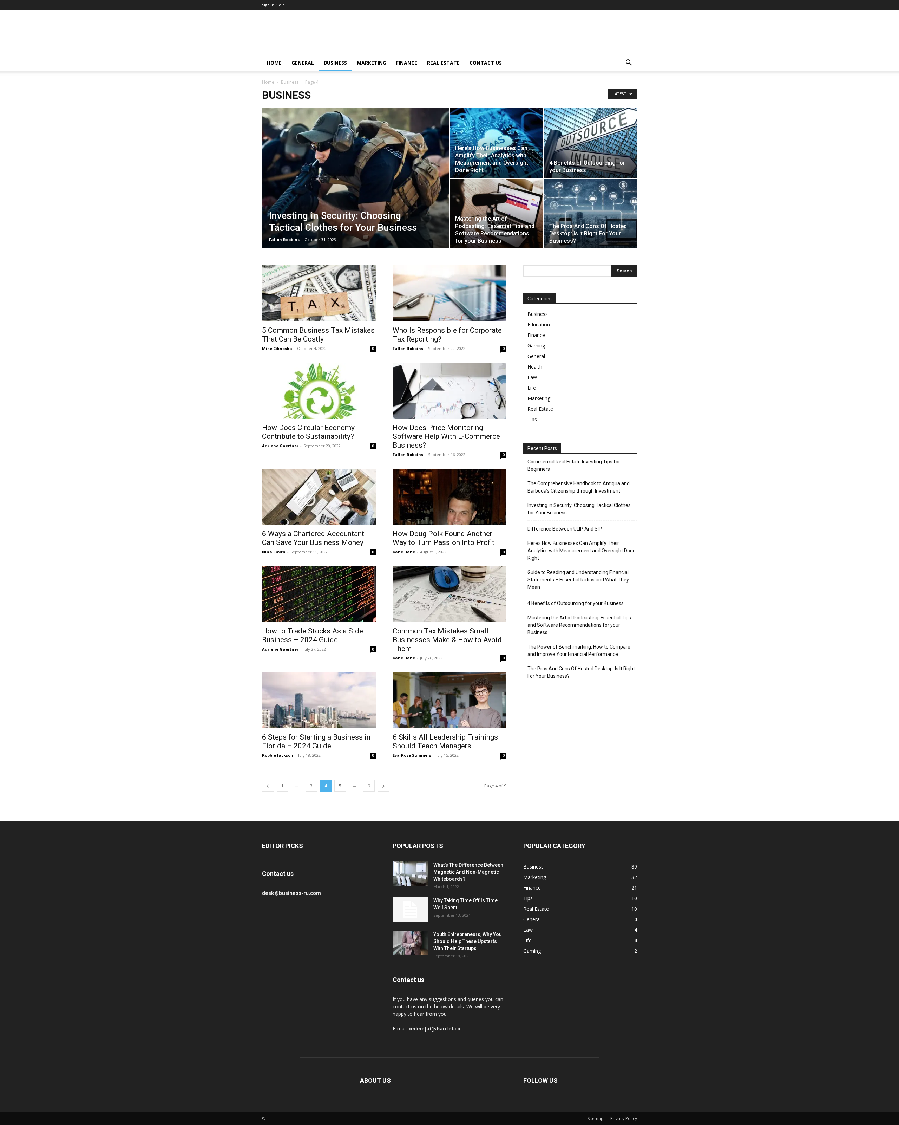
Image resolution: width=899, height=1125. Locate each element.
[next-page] (383, 786)
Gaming (536, 345)
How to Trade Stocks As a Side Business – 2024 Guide (312, 635)
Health (534, 366)
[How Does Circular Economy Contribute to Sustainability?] (319, 391)
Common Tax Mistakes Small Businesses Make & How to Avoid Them (447, 640)
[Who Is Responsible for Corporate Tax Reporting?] (449, 293)
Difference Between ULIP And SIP (564, 529)
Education (538, 324)
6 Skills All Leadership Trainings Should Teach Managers (445, 741)
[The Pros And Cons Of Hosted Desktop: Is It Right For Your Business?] (590, 213)
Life (531, 387)
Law (532, 377)
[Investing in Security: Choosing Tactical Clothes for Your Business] (355, 189)
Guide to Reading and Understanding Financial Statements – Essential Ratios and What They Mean (578, 580)
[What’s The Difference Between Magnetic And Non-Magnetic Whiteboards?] (410, 873)
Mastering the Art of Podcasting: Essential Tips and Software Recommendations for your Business (579, 625)
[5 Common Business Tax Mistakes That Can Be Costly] (319, 293)
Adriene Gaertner (280, 445)
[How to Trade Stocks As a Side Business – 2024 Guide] (319, 594)
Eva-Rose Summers (412, 755)
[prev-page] (268, 786)
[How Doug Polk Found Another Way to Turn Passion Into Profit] (449, 497)
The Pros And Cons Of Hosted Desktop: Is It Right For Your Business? (581, 672)
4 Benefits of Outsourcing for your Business (575, 603)
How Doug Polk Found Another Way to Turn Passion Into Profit (443, 538)
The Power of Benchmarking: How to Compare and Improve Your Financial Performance (578, 650)
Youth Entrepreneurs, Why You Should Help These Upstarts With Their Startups (467, 941)
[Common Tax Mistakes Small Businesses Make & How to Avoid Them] (449, 594)
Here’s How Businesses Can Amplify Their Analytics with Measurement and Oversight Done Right (581, 550)
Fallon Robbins (284, 239)
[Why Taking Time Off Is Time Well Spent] (410, 909)
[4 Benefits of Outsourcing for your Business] (590, 143)
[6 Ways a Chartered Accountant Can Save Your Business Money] (319, 497)
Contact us (486, 62)
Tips (532, 419)
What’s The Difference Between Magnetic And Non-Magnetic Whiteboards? (468, 872)
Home (274, 62)
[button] (628, 63)
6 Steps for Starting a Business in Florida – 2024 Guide (316, 741)
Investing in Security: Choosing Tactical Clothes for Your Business (579, 508)
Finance (406, 62)
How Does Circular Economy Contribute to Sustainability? (308, 432)
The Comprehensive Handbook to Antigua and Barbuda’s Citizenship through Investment (578, 487)
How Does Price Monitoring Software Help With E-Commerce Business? (446, 436)
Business (335, 62)
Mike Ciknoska (277, 348)
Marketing (371, 62)
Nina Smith (274, 551)
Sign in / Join (273, 4)
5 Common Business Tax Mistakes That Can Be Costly (318, 334)
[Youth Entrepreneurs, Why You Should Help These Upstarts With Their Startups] (410, 943)
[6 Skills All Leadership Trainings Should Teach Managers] (449, 700)
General (302, 62)
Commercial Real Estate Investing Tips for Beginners (573, 465)
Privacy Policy (623, 1118)
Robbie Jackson (277, 755)
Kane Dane (404, 551)
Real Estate (443, 62)
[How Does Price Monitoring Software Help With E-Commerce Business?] (449, 391)
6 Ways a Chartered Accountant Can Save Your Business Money (313, 538)
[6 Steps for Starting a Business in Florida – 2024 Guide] (319, 700)
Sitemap (596, 1118)
